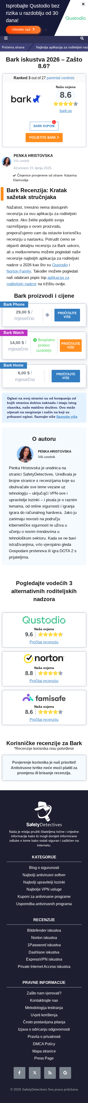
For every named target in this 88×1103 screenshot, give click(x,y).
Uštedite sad (21, 29)
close (81, 4)
